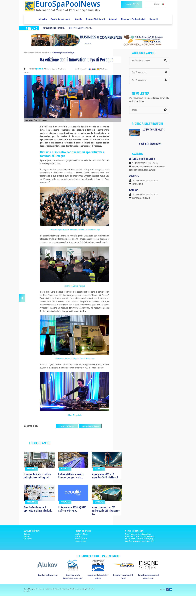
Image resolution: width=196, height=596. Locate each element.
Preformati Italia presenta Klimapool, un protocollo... (70, 476)
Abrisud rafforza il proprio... (54, 28)
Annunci (113, 19)
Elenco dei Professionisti (133, 19)
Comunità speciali (81, 539)
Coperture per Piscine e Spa (47, 575)
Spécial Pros (79, 536)
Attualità (43, 19)
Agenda (78, 19)
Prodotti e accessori (60, 19)
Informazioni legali (82, 589)
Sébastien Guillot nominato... (80, 28)
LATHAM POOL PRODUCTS (154, 129)
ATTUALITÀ (31, 469)
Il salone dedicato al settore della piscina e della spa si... (37, 476)
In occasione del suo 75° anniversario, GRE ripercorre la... (106, 510)
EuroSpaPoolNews (81, 534)
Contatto (27, 534)
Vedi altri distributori (150, 143)
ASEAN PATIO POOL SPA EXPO (142, 159)
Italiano (157, 4)
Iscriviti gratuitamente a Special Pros (138, 534)
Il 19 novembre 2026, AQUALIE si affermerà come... (72, 509)
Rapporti (153, 19)
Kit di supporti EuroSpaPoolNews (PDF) (139, 539)
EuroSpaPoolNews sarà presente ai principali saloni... (38, 509)
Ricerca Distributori (95, 19)
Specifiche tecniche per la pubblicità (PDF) (139, 541)
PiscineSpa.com (80, 541)
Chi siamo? (28, 539)
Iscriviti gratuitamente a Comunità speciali (139, 536)
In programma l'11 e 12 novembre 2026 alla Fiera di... (106, 476)
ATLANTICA (134, 176)
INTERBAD (133, 190)
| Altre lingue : (103, 69)
